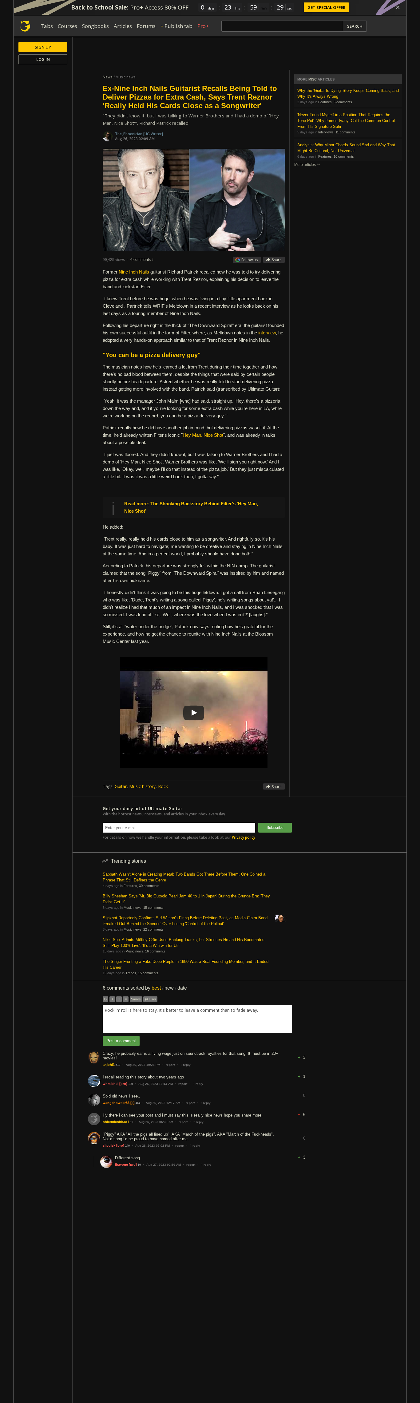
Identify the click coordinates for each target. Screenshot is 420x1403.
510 (118, 1064)
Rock (163, 786)
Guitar (121, 786)
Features (325, 102)
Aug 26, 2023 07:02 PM (152, 1145)
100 (130, 1084)
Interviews (326, 132)
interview (267, 332)
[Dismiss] (398, 7)
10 (131, 1122)
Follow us (249, 259)
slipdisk (109, 1145)
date (182, 988)
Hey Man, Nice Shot (203, 435)
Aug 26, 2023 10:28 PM (143, 1064)
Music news (132, 907)
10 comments (344, 156)
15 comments (153, 907)
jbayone (121, 1164)
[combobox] (197, 1019)
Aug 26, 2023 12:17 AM (163, 1103)
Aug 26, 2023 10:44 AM (155, 1084)
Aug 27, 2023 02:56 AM (163, 1164)
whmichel (110, 1084)
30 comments (149, 886)
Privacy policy (243, 837)
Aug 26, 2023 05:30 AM (156, 1122)
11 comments (345, 132)
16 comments (155, 951)
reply (185, 1064)
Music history (142, 786)
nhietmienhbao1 (116, 1122)
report (170, 1064)
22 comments (153, 929)
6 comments (140, 260)
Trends (130, 973)
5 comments (343, 102)
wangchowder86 (116, 1103)
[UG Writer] (153, 133)
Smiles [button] (136, 999)
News (107, 77)
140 (127, 1145)
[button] (304, 1052)
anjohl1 (109, 1064)
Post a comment (121, 1040)
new (169, 988)
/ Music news (124, 77)
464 (138, 1103)
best (156, 988)
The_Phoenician (129, 133)
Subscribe (275, 828)
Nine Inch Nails (134, 271)
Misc (312, 79)
